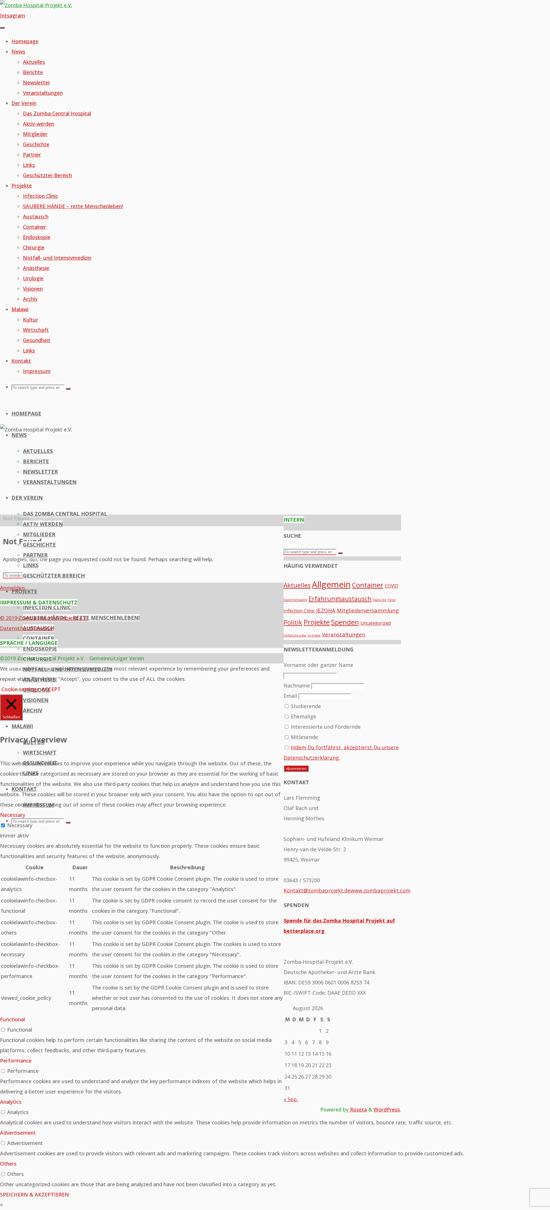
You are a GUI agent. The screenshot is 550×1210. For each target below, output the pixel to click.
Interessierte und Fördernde (325, 726)
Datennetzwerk (295, 600)
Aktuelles (297, 585)
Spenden (345, 622)
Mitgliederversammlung (368, 610)
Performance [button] (16, 1060)
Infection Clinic (299, 611)
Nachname (297, 685)
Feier (392, 600)
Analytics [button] (10, 1101)
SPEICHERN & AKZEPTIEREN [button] (34, 1194)
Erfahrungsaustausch (340, 598)
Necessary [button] (12, 814)
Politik (293, 622)
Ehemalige (302, 716)
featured (379, 600)
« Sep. (291, 1099)
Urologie (314, 635)
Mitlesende (303, 737)
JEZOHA (325, 610)
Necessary (19, 825)
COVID (391, 586)
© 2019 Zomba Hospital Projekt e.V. (44, 617)
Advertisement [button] (18, 1132)
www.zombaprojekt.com (380, 890)
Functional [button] (12, 1019)
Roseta (358, 1109)
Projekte (317, 622)
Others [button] (8, 1163)
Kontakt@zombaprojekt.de (317, 890)
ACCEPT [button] (51, 689)
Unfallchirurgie (295, 635)
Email (290, 695)
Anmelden (12, 587)
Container (367, 585)
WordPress (387, 1109)
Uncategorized (375, 623)
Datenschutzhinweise (26, 628)
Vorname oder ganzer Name (318, 664)
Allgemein (331, 584)
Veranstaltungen (343, 634)
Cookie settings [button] (20, 689)
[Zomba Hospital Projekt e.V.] (36, 5)
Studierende (305, 706)
